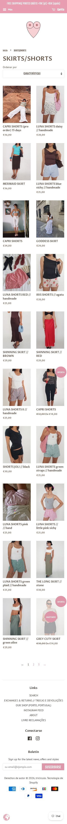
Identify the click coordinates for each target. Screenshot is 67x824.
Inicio (5, 50)
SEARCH (33, 695)
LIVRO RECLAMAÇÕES (33, 720)
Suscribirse (53, 767)
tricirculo (41, 778)
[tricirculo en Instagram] (38, 739)
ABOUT (34, 715)
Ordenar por (10, 67)
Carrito (60, 9)
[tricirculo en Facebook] (30, 739)
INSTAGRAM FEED (34, 710)
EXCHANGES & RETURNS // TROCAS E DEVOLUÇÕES (33, 700)
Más (9, 9)
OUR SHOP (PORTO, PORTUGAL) (33, 705)
